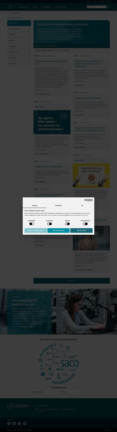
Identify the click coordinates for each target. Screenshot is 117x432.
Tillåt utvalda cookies (58, 230)
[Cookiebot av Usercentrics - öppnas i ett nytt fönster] (86, 200)
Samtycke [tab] (34, 205)
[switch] (49, 224)
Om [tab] (82, 205)
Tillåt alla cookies (81, 230)
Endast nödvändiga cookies (35, 230)
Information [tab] (58, 205)
